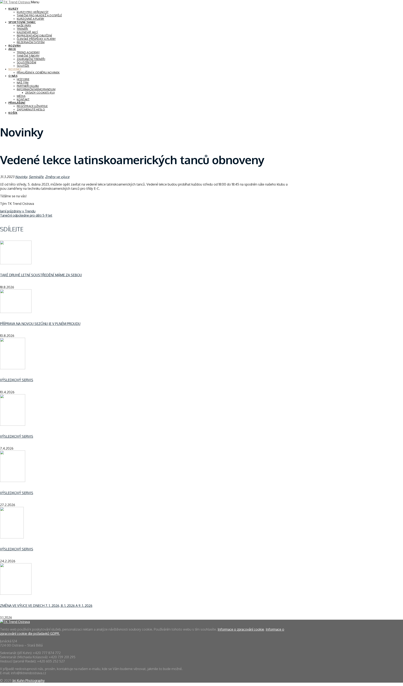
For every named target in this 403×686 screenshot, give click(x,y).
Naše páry (24, 25)
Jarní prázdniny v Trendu (17, 211)
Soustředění (26, 62)
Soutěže (23, 65)
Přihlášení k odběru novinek (38, 72)
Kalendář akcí (27, 32)
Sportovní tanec (22, 22)
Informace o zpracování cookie (241, 629)
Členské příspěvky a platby (36, 39)
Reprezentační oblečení (34, 35)
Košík (12, 112)
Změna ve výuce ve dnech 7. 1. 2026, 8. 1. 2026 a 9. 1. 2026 (46, 606)
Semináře (36, 177)
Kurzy (13, 8)
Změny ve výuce (57, 177)
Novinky (15, 69)
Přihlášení (16, 102)
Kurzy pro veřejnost (32, 12)
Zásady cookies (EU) (40, 92)
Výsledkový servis (16, 380)
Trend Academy (28, 52)
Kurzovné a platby (30, 18)
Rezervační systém (31, 42)
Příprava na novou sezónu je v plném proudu (40, 324)
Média (21, 96)
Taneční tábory (28, 55)
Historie (23, 79)
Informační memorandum (36, 89)
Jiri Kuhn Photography (28, 680)
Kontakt (23, 99)
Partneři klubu (28, 86)
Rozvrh (14, 45)
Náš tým (23, 82)
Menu (35, 2)
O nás (12, 75)
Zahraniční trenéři (31, 59)
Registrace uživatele (32, 106)
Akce (12, 49)
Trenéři (22, 28)
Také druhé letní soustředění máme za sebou (41, 275)
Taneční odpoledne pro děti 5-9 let (26, 215)
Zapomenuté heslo (31, 109)
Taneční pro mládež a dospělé (39, 15)
